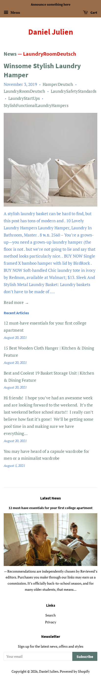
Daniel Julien (50, 32)
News (10, 53)
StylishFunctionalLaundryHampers (36, 105)
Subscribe (84, 656)
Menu (15, 12)
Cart (93, 12)
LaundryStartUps (24, 98)
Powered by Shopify (75, 671)
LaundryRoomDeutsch (24, 91)
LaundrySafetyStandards (73, 91)
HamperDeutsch (58, 84)
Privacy (50, 622)
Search (50, 615)
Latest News (50, 498)
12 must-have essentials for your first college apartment (50, 508)
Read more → (16, 302)
